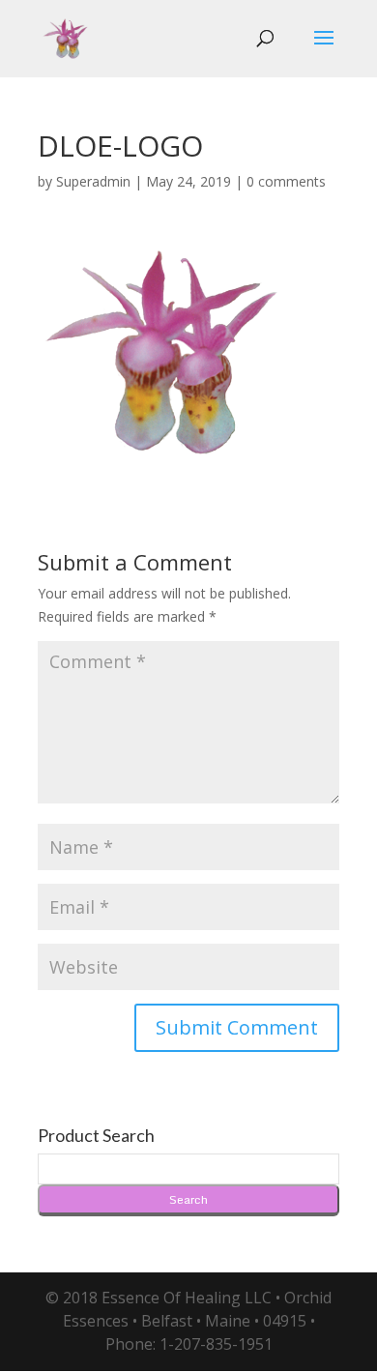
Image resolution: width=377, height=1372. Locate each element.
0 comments (286, 181)
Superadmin (93, 181)
